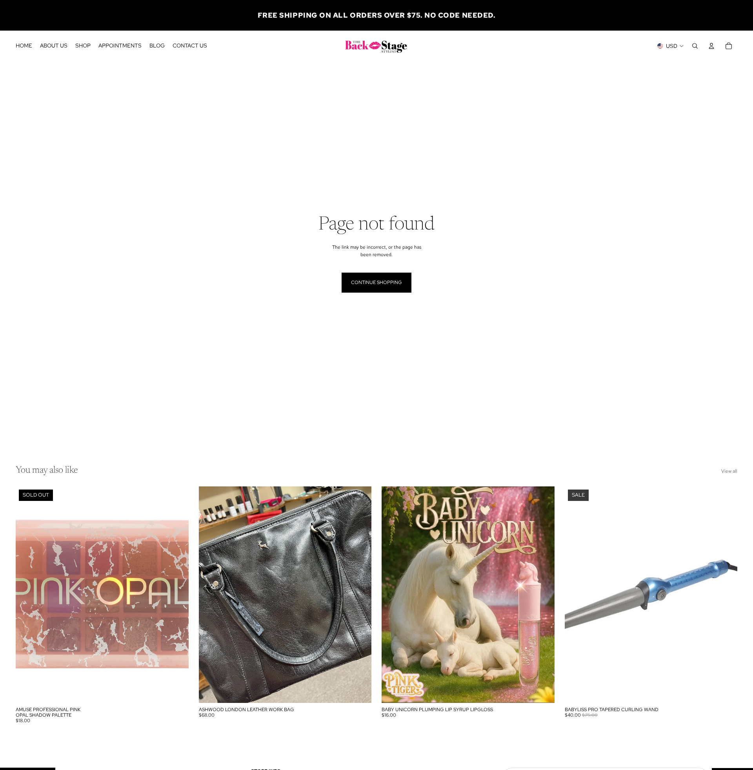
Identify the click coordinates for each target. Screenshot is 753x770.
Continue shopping (376, 282)
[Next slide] (359, 594)
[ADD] (359, 691)
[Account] (711, 46)
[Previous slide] (210, 594)
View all (729, 471)
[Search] (695, 46)
